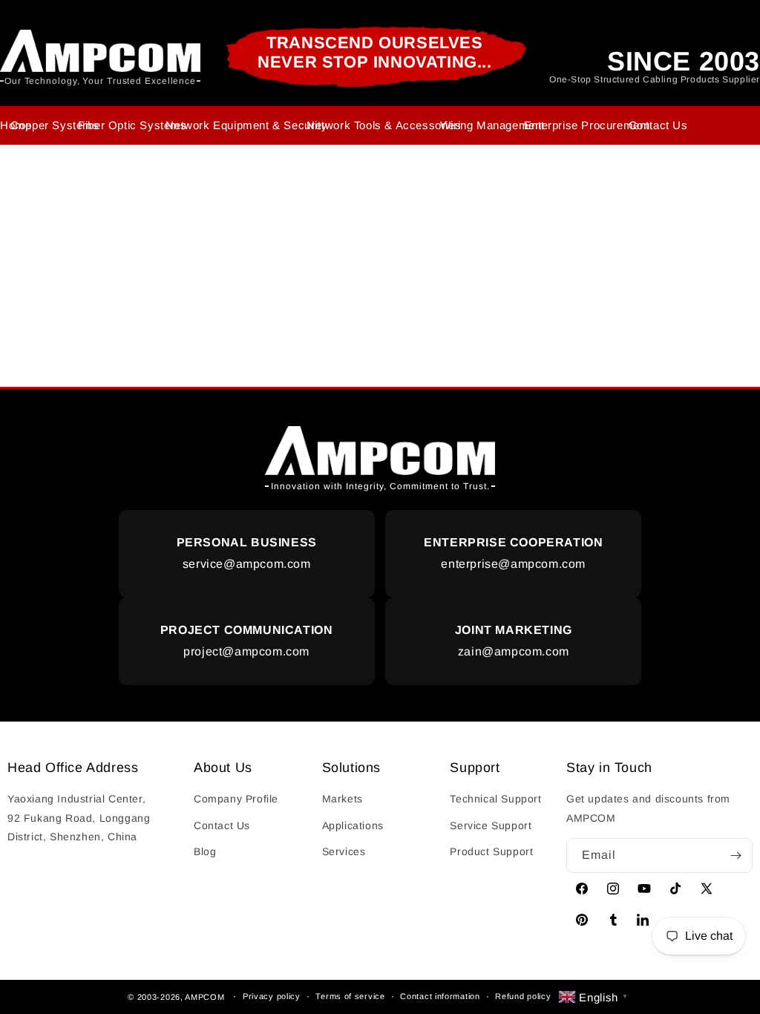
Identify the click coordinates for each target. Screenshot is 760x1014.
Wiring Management (492, 125)
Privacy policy (272, 996)
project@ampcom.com (246, 641)
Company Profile (236, 799)
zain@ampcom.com (513, 641)
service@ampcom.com (247, 553)
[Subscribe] (735, 855)
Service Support (490, 825)
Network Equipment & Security (246, 125)
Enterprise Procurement (586, 125)
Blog (205, 851)
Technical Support (495, 799)
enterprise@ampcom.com (513, 553)
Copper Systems (54, 125)
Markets (342, 799)
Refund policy (523, 996)
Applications (353, 825)
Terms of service (349, 996)
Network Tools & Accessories (384, 125)
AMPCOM (204, 996)
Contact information (439, 996)
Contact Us (658, 125)
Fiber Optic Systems (132, 125)
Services (344, 851)
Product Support (491, 851)
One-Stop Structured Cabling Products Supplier (654, 79)
